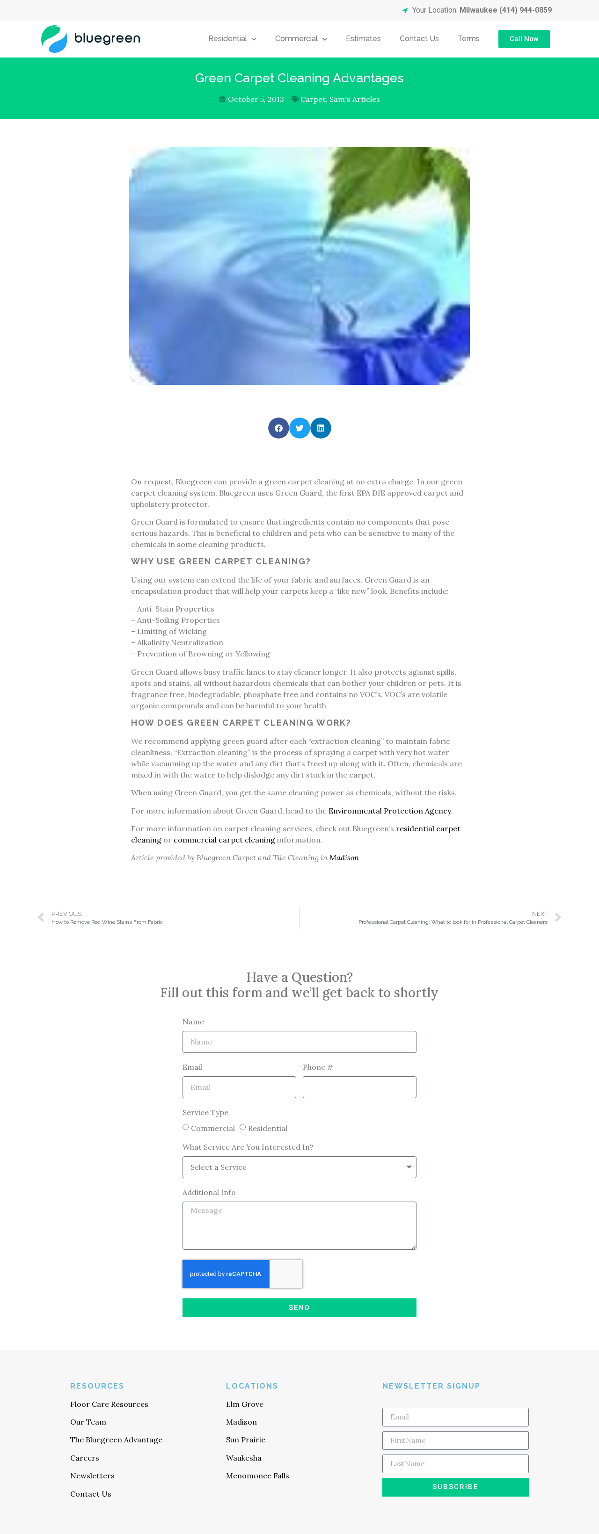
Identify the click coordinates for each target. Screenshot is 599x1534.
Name (193, 1022)
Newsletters (92, 1475)
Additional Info (209, 1192)
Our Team (88, 1421)
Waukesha (244, 1457)
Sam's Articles (354, 99)
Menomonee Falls (257, 1475)
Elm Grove (244, 1404)
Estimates (363, 38)
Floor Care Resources (109, 1404)
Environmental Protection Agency (390, 810)
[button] (278, 428)
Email (192, 1067)
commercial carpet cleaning (224, 839)
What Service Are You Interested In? (248, 1147)
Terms (469, 38)
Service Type (205, 1113)
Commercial (296, 38)
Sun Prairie (245, 1439)
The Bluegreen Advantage (116, 1439)
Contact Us (419, 38)
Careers (84, 1457)
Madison (344, 857)
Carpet (313, 99)
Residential (227, 38)
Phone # (318, 1067)
